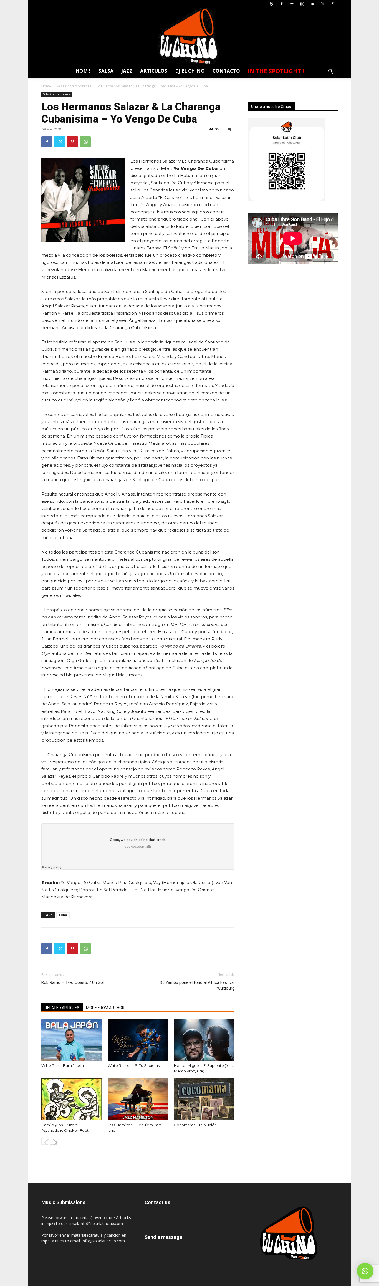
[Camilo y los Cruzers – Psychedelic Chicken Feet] (71, 1099)
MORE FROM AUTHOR (105, 1007)
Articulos (153, 71)
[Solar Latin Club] (189, 36)
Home (83, 71)
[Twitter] (322, 4)
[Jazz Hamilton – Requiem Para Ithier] (138, 1099)
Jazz (126, 71)
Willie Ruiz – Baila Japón (62, 1065)
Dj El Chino (190, 71)
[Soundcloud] (312, 4)
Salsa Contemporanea (73, 86)
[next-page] (53, 1141)
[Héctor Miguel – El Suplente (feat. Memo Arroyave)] (204, 1040)
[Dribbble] (271, 4)
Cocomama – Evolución (195, 1125)
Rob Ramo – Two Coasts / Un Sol (72, 982)
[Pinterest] (72, 141)
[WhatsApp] (333, 4)
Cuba (63, 915)
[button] (330, 72)
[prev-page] (44, 1141)
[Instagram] (302, 4)
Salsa (105, 71)
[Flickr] (292, 4)
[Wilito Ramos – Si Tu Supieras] (138, 1040)
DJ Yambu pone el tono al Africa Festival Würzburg (197, 985)
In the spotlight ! (276, 71)
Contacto (226, 71)
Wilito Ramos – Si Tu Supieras (134, 1065)
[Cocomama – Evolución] (204, 1099)
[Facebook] (281, 4)
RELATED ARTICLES (62, 1007)
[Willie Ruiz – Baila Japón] (71, 1040)
